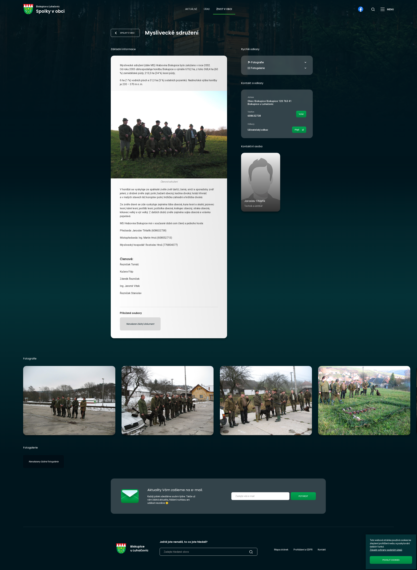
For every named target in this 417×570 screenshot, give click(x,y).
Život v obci (224, 9)
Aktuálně (191, 9)
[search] (373, 9)
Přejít (297, 130)
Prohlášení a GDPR (303, 549)
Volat (301, 114)
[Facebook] (361, 9)
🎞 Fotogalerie (256, 68)
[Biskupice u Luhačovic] (28, 9)
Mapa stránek (281, 549)
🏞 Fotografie (256, 62)
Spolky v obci (127, 33)
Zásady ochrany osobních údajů (386, 550)
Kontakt (322, 549)
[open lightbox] (69, 400)
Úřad (207, 9)
